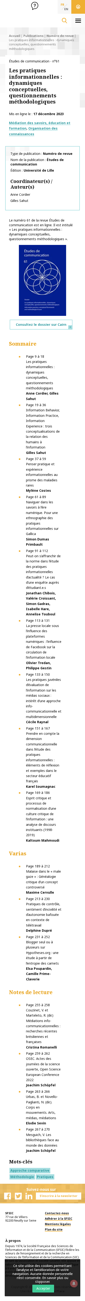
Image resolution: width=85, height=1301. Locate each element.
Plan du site (54, 1229)
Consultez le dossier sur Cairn (41, 324)
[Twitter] (18, 1196)
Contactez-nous (57, 1213)
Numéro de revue (60, 36)
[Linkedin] (28, 1196)
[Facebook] (7, 1196)
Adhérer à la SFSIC (58, 1219)
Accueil (14, 36)
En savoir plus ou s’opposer (51, 1279)
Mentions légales (58, 1224)
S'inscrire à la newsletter (58, 1196)
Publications (33, 36)
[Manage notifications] (74, 1283)
